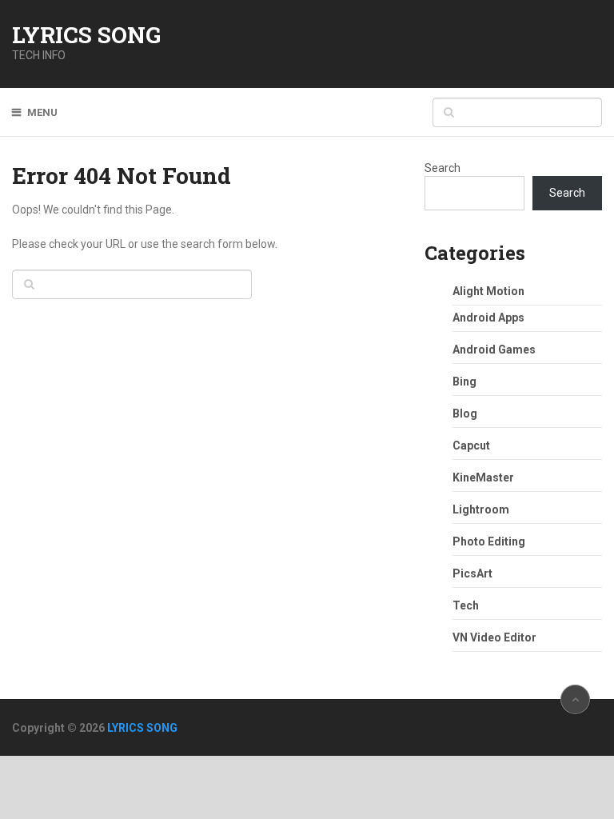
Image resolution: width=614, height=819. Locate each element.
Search (442, 168)
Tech (466, 605)
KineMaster (483, 477)
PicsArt (472, 573)
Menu (42, 112)
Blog (465, 413)
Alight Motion (488, 291)
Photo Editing (489, 541)
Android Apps (488, 317)
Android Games (494, 349)
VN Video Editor (494, 637)
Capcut (471, 445)
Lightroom (481, 509)
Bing (464, 381)
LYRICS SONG (86, 35)
